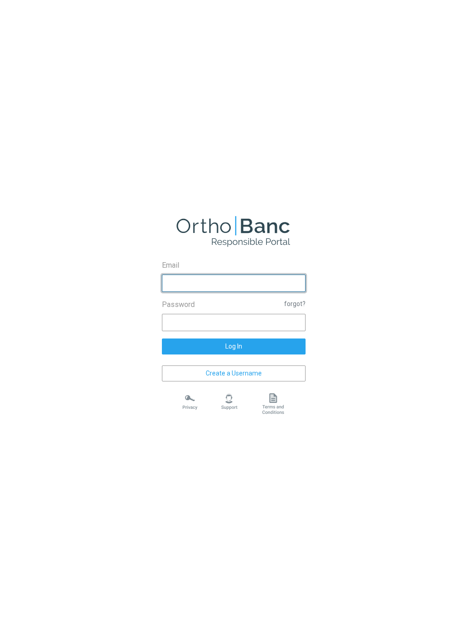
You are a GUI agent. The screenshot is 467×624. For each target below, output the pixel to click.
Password (178, 304)
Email (170, 265)
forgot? (295, 303)
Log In (233, 346)
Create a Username (234, 373)
